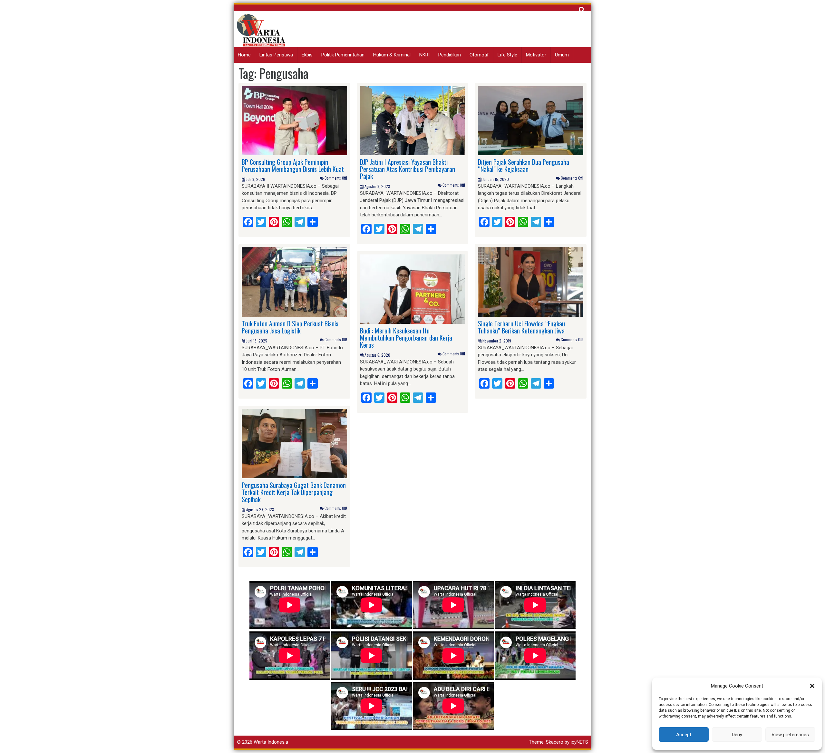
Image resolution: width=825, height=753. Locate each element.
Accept (683, 735)
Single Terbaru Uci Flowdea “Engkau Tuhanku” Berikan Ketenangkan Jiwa (521, 327)
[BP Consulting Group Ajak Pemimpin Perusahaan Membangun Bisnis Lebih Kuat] (294, 120)
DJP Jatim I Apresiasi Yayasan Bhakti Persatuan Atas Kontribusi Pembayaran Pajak (407, 169)
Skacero (554, 742)
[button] (812, 686)
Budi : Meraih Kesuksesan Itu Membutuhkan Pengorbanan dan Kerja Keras (406, 338)
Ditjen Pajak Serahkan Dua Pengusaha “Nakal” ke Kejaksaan (523, 165)
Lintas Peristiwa (276, 55)
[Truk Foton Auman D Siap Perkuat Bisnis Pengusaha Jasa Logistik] (294, 282)
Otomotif (479, 55)
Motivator (536, 55)
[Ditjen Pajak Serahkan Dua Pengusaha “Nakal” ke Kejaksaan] (530, 120)
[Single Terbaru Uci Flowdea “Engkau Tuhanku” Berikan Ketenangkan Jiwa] (530, 282)
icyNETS (579, 742)
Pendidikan (449, 55)
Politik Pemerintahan (342, 55)
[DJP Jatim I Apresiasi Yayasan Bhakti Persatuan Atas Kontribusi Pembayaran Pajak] (412, 120)
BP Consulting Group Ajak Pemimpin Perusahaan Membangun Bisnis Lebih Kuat (293, 165)
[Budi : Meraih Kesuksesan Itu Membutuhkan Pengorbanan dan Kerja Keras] (412, 289)
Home (244, 55)
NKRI (424, 55)
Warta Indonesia (271, 742)
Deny (737, 735)
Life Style (507, 55)
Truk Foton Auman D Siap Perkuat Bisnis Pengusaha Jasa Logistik (290, 327)
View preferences (790, 735)
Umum (562, 55)
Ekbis (307, 55)
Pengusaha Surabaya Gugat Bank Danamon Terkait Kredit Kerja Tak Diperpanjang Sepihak (294, 492)
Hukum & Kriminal (392, 55)
